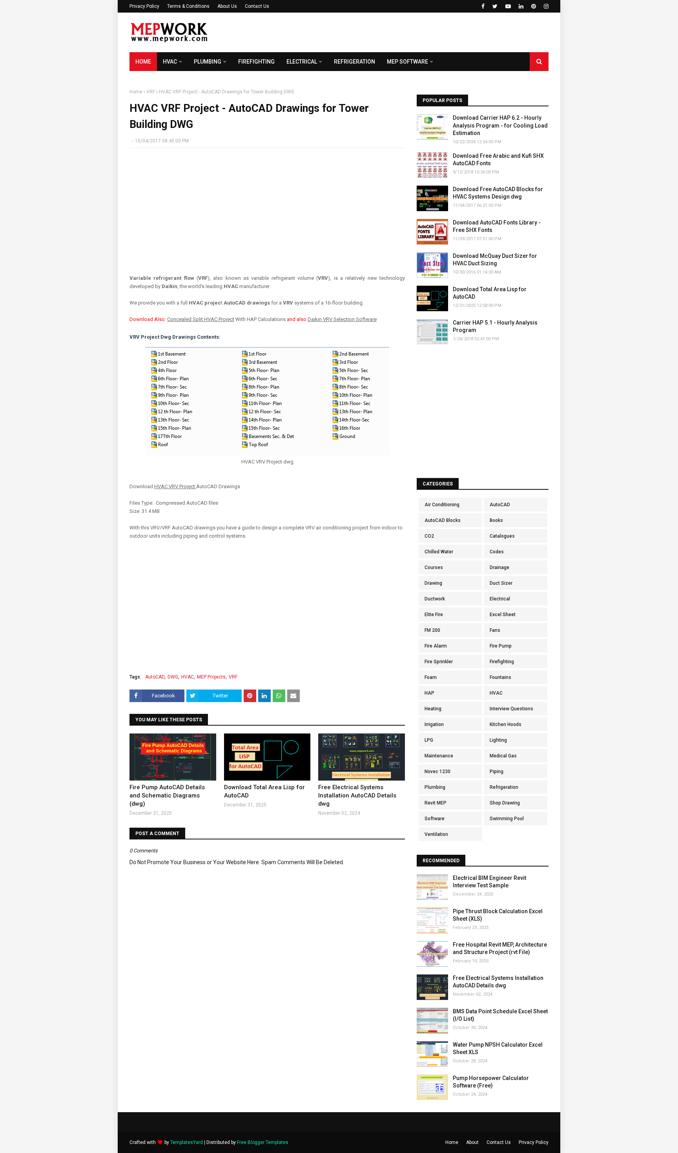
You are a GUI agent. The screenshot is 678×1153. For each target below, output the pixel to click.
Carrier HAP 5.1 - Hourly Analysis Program (495, 326)
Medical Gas (503, 756)
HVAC (187, 677)
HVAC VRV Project (175, 486)
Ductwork (435, 599)
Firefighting (502, 661)
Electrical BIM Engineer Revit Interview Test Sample (489, 882)
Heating (433, 709)
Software (435, 818)
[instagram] (545, 6)
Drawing (433, 583)
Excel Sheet (503, 614)
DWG (173, 677)
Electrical (500, 599)
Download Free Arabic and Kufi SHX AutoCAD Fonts (498, 160)
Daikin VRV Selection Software (342, 319)
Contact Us (257, 6)
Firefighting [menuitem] (256, 61)
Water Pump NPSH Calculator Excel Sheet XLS (498, 1049)
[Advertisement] (406, 32)
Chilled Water (439, 552)
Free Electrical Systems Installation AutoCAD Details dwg (357, 795)
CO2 (429, 536)
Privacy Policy (144, 6)
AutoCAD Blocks (443, 520)
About (472, 1142)
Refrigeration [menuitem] (354, 61)
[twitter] (494, 6)
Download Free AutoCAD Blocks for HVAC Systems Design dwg (498, 193)
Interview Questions (511, 709)
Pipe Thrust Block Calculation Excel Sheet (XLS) (498, 915)
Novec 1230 (437, 771)
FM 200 (432, 630)
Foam (431, 677)
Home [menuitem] (143, 61)
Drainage (499, 567)
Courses (434, 567)
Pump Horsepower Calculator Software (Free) (491, 1082)
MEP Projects (211, 677)
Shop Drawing (505, 803)
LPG (429, 740)
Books (496, 520)
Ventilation (436, 834)
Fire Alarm (436, 646)
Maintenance (439, 756)
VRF (150, 92)
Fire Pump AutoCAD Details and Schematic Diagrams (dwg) (167, 795)
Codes (497, 552)
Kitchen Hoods (505, 724)
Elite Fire (434, 614)
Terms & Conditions (188, 6)
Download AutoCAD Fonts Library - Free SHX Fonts (497, 226)
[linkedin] (521, 6)
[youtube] (508, 6)
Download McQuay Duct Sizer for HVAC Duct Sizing (495, 260)
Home (135, 92)
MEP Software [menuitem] (407, 61)
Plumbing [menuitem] (207, 61)
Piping (496, 771)
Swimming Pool (507, 818)
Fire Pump (501, 646)
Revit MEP (436, 803)
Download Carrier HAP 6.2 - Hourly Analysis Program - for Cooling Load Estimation (500, 125)
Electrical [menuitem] (301, 61)
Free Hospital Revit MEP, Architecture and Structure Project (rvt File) (500, 948)
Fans (495, 630)
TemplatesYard (186, 1142)
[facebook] (483, 6)
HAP (429, 693)
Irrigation (434, 724)
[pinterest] (533, 6)
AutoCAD (154, 677)
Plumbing (435, 787)
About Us (227, 6)
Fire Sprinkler (439, 661)
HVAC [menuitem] (170, 61)
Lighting (498, 740)
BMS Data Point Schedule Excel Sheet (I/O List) (500, 1015)
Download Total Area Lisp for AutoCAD (264, 791)
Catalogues (502, 536)
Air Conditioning (442, 504)
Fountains (500, 677)
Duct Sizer (501, 583)
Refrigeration (504, 787)
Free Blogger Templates (262, 1142)
